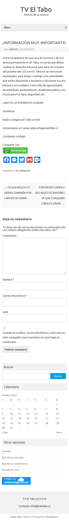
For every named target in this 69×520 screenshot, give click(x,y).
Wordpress (52, 516)
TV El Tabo (36, 9)
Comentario (9, 235)
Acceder (6, 451)
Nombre (8, 279)
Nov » (59, 432)
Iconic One (16, 516)
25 (19, 423)
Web (5, 312)
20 (35, 418)
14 (46, 413)
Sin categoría (22, 170)
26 (27, 423)
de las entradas (13, 457)
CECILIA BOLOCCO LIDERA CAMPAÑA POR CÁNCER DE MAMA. (17, 193)
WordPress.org (10, 469)
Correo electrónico (15, 295)
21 (46, 418)
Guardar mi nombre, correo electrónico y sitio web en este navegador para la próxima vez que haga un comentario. (34, 337)
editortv (13, 49)
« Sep (5, 432)
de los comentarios (15, 463)
